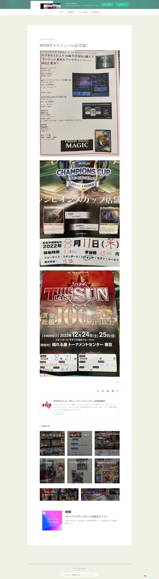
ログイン (122, 4)
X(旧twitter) (96, 12)
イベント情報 (82, 12)
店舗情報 (70, 12)
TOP (60, 12)
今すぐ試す (107, 4)
